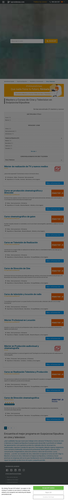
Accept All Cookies (48, 488)
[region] (34, 493)
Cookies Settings (48, 497)
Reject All (48, 492)
